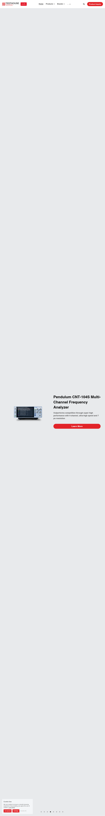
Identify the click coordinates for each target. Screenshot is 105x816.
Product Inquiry (95, 4)
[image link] (14, 4)
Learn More (77, 426)
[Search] (84, 4)
